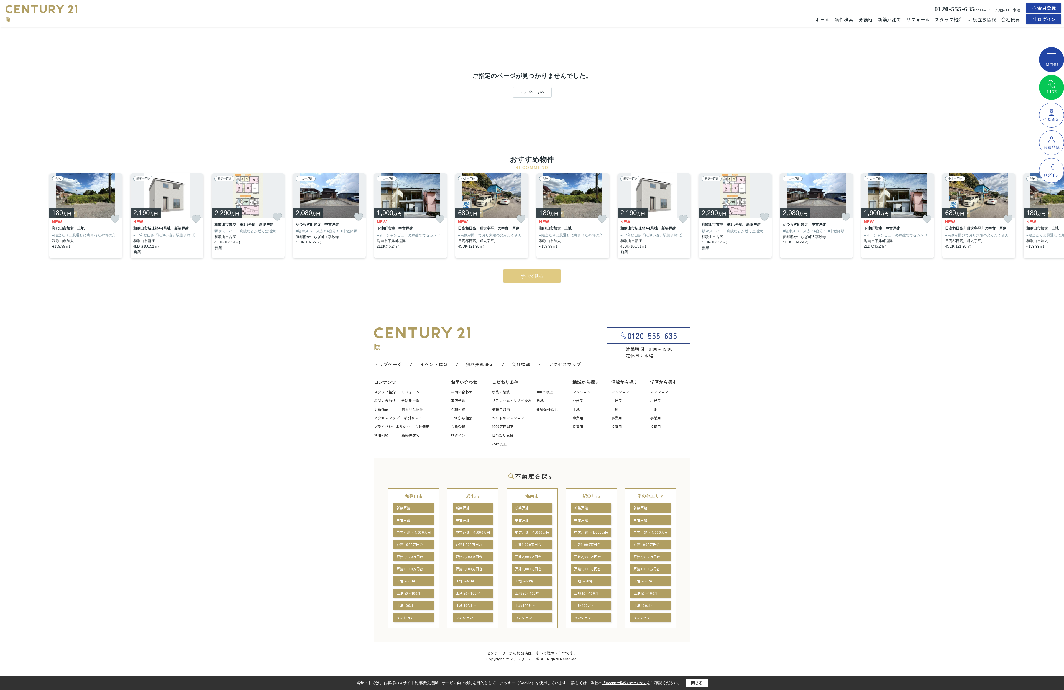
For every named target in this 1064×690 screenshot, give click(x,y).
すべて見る (532, 276)
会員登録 (1046, 7)
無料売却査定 (480, 364)
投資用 (577, 426)
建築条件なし (547, 409)
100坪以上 (544, 391)
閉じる (697, 683)
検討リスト (413, 418)
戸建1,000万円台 (410, 544)
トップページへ (532, 92)
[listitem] (410, 215)
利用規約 (381, 435)
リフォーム (918, 19)
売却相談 (458, 409)
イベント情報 (434, 364)
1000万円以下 (503, 426)
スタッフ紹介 (949, 19)
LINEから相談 (461, 418)
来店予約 (458, 400)
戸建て (577, 400)
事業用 (577, 418)
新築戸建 (403, 507)
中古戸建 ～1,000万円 (414, 532)
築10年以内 (501, 409)
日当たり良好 (502, 435)
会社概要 (1010, 19)
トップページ (388, 364)
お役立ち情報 (982, 19)
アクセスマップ (565, 364)
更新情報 (381, 409)
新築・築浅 (501, 391)
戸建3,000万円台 (410, 568)
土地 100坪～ (407, 605)
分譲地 (866, 19)
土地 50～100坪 (409, 593)
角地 (540, 400)
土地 (576, 409)
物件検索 (844, 19)
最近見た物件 (412, 409)
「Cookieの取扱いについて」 (624, 683)
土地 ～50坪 (406, 581)
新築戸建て (889, 19)
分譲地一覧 (410, 400)
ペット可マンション (508, 418)
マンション (581, 391)
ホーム (822, 19)
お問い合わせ (385, 400)
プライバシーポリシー (392, 426)
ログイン (1046, 19)
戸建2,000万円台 (410, 556)
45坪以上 (499, 444)
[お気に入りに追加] (115, 219)
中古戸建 (403, 520)
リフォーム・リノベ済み (511, 400)
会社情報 (521, 364)
